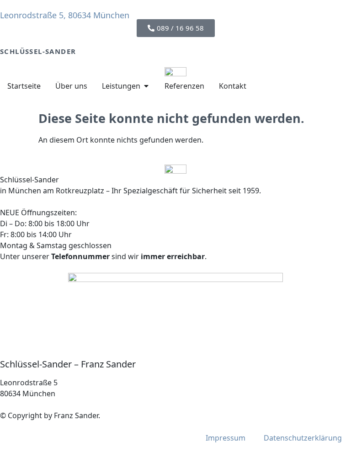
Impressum (225, 438)
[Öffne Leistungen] (146, 85)
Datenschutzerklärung (303, 438)
